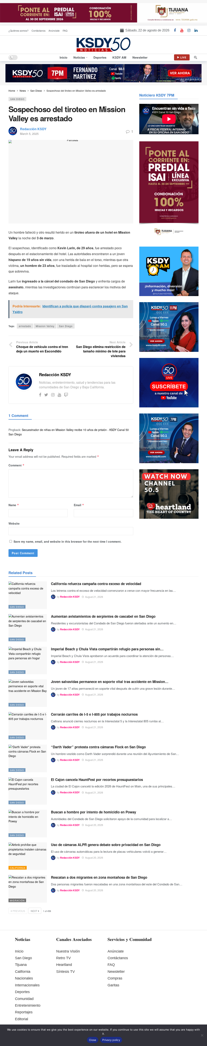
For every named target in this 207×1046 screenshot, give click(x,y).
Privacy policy (111, 1040)
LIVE (183, 57)
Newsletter (116, 972)
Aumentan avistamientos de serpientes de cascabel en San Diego (103, 616)
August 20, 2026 (94, 825)
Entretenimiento (27, 1005)
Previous (19, 911)
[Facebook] (40, 394)
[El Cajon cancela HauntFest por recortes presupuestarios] (27, 791)
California (17, 867)
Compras (115, 978)
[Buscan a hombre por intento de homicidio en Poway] (27, 823)
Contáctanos (118, 958)
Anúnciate (116, 951)
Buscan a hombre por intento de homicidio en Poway (93, 812)
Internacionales (27, 985)
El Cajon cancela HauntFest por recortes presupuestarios (97, 779)
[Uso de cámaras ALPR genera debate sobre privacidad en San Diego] (27, 856)
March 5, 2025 (29, 134)
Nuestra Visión (68, 951)
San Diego (17, 99)
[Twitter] (46, 394)
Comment (16, 465)
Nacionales (24, 978)
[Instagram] (53, 394)
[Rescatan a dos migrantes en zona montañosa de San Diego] (27, 889)
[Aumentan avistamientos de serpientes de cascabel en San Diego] (27, 628)
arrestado (25, 326)
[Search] (195, 57)
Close (92, 1040)
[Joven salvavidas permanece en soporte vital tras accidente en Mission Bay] (27, 693)
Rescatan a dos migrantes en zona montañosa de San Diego (99, 877)
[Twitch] (66, 394)
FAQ (111, 965)
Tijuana (21, 965)
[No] (202, 1035)
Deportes (22, 992)
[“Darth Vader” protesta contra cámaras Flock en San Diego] (27, 758)
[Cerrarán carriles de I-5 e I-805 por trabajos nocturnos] (27, 726)
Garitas (113, 985)
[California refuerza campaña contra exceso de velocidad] (27, 595)
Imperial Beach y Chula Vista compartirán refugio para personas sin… (107, 649)
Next (34, 911)
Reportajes (24, 1012)
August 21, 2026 (94, 596)
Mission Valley (45, 326)
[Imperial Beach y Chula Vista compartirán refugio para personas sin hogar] (27, 660)
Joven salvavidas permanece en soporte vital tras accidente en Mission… (109, 681)
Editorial (21, 1019)
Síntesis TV (65, 972)
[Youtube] (59, 394)
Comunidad (24, 999)
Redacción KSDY (33, 129)
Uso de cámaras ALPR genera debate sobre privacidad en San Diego (106, 844)
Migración (17, 900)
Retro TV (63, 958)
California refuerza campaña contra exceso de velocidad (96, 583)
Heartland (64, 965)
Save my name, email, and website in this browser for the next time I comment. (67, 541)
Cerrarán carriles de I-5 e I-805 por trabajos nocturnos (94, 714)
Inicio (19, 951)
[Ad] (103, 13)
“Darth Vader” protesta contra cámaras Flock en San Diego (98, 746)
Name (13, 505)
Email (79, 505)
